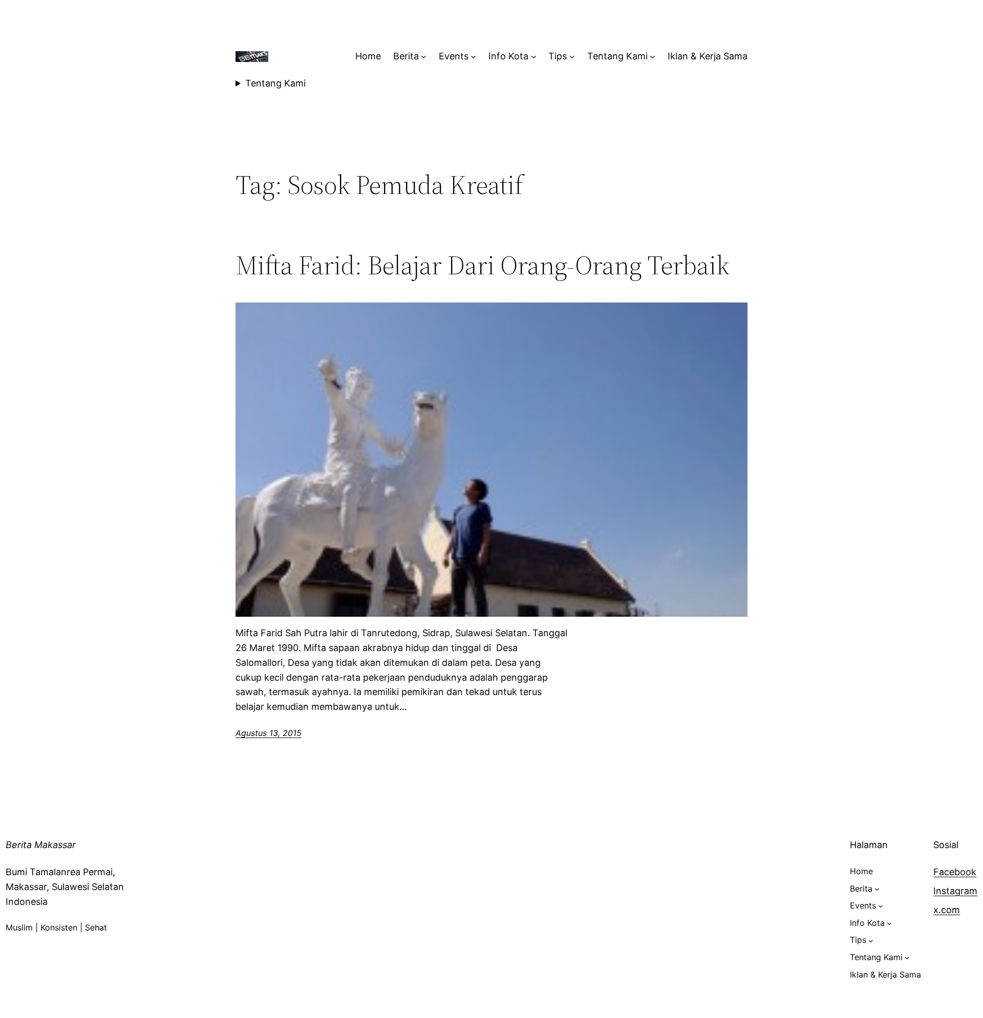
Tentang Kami (275, 83)
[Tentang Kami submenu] (652, 56)
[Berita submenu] (423, 56)
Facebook (954, 872)
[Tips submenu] (572, 56)
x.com (946, 909)
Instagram (955, 890)
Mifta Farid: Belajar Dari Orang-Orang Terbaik (483, 265)
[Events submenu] (473, 56)
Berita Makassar (41, 844)
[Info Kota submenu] (534, 56)
